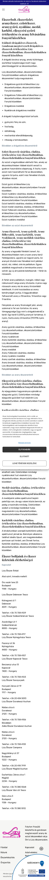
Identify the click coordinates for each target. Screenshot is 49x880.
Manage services (24, 443)
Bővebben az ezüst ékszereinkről (17, 225)
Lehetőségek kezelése (24, 463)
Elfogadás (24, 449)
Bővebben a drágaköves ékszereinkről (19, 146)
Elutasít (24, 456)
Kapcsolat (6, 565)
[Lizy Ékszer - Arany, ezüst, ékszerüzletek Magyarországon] (24, 9)
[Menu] (3, 9)
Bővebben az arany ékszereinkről (17, 375)
